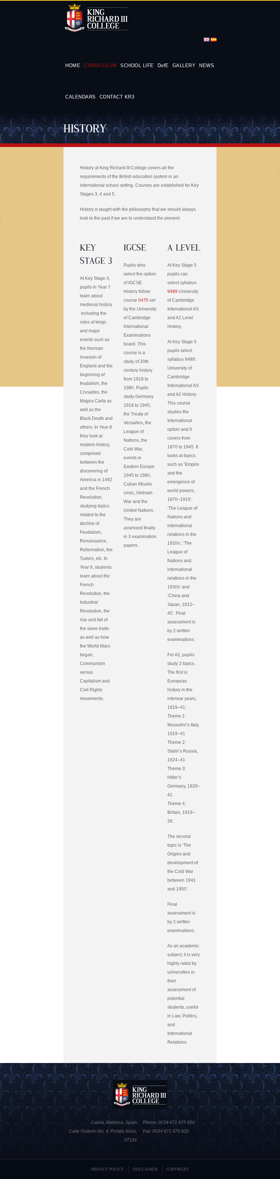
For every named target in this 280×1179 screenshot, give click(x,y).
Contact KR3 (117, 97)
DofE (163, 65)
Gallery (184, 65)
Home (72, 65)
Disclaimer (145, 1169)
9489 (172, 291)
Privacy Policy (107, 1169)
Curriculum (100, 65)
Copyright (177, 1169)
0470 (143, 300)
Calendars (80, 97)
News (206, 65)
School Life (137, 65)
